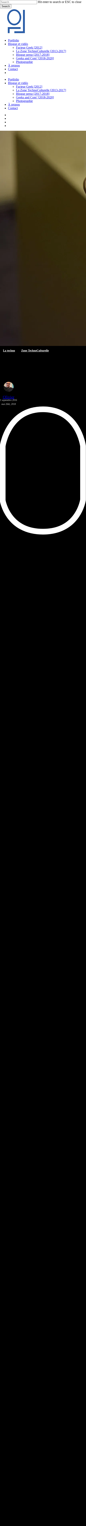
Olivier (8, 397)
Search (6, 6)
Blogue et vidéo (18, 83)
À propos (14, 104)
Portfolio (13, 79)
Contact (13, 108)
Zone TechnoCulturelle (35, 350)
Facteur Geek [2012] (29, 86)
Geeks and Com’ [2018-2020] (35, 97)
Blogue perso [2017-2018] (32, 93)
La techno (9, 350)
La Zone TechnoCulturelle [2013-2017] (41, 90)
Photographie (24, 101)
